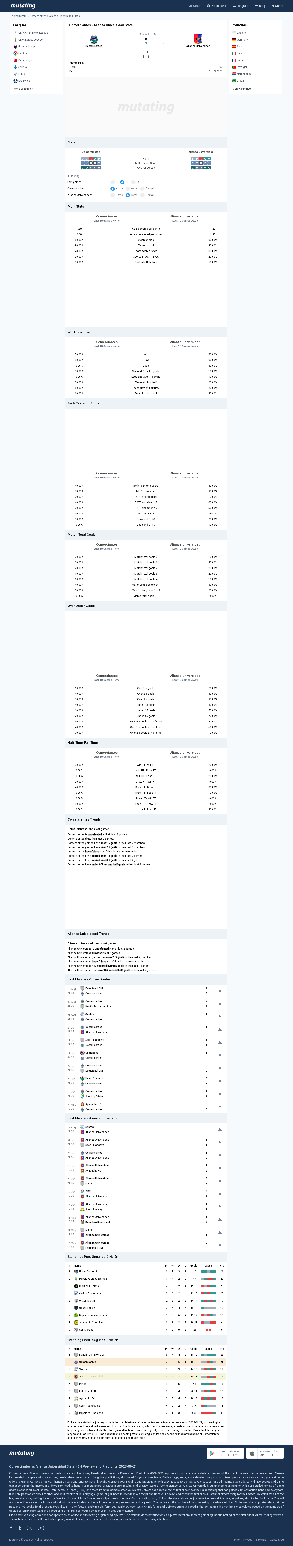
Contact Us (277, 1539)
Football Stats (19, 16)
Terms (236, 1539)
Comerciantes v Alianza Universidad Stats (55, 16)
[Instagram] (32, 1528)
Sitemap (261, 1539)
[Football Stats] (23, 6)
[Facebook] (13, 1528)
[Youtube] (42, 1528)
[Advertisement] (146, 107)
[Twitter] (22, 1528)
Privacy (247, 1539)
